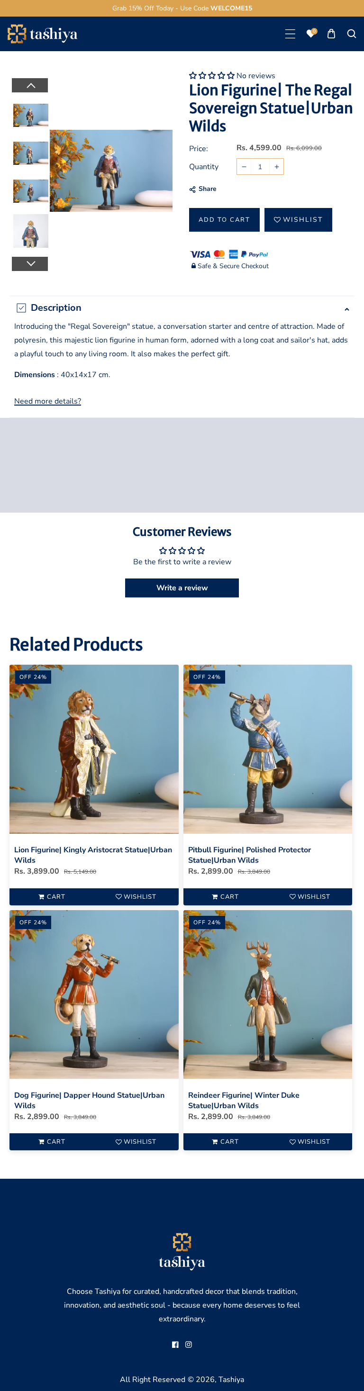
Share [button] (208, 188)
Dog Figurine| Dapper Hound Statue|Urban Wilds (89, 1100)
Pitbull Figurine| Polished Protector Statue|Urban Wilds (249, 855)
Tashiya (231, 1379)
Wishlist (303, 219)
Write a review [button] (182, 588)
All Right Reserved (152, 1379)
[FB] (175, 1344)
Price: (198, 149)
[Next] (29, 264)
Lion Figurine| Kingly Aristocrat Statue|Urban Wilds (93, 855)
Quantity (203, 167)
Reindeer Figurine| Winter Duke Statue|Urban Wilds (244, 1100)
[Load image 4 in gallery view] (30, 229)
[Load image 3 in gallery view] (30, 191)
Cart (56, 897)
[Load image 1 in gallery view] (30, 115)
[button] (290, 33)
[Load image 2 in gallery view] (30, 153)
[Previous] (29, 85)
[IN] (188, 1344)
